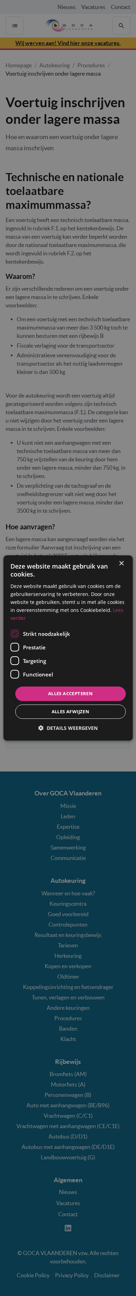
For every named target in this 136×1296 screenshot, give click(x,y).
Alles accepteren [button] (70, 693)
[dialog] (68, 648)
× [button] (121, 563)
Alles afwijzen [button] (71, 711)
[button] (68, 728)
